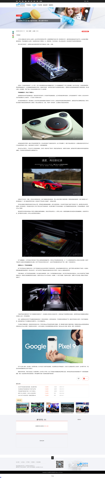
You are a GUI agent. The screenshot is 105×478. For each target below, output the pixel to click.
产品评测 (40, 5)
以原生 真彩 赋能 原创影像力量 (52, 413)
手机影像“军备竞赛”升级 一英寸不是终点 (26, 391)
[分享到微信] (13, 37)
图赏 (23, 1)
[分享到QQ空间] (13, 31)
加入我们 (17, 462)
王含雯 (55, 386)
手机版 (52, 476)
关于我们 (28, 462)
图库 (34, 1)
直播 (28, 1)
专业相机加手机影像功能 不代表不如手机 (27, 389)
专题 (37, 1)
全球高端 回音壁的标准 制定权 (67, 413)
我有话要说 (86, 31)
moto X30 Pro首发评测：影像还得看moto (27, 395)
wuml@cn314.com (39, 467)
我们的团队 (38, 462)
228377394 (29, 467)
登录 (85, 1)
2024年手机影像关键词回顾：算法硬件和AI (27, 387)
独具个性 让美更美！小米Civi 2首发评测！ (27, 393)
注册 (87, 1)
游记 (31, 1)
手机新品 (28, 5)
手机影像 (18, 35)
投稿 (40, 1)
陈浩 (55, 393)
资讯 (20, 1)
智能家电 (51, 5)
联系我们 (33, 462)
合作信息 (23, 462)
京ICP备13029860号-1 (30, 465)
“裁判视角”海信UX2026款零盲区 (23, 413)
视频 (25, 1)
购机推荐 (45, 5)
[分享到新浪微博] (13, 35)
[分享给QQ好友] (13, 33)
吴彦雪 (55, 389)
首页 (17, 1)
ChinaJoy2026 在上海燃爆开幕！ (82, 413)
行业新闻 (34, 5)
